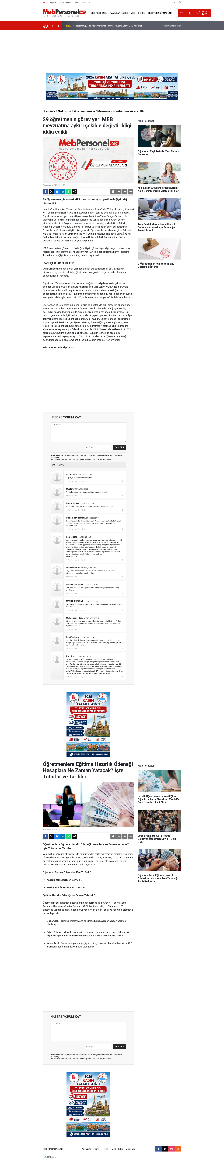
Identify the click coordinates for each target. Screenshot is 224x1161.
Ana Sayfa (50, 111)
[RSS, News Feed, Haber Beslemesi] (178, 1149)
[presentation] (52, 25)
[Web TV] (173, 2)
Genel (141, 13)
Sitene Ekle (86, 3)
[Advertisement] (112, 50)
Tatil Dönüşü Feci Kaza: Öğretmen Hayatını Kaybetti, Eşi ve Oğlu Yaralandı (109, 26)
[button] (118, 191)
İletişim (105, 1149)
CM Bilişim (51, 1157)
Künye (96, 1149)
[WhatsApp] (68, 191)
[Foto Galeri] (179, 2)
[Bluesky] (57, 191)
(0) (78, 481)
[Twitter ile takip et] (165, 1149)
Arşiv (76, 3)
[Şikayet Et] (122, 481)
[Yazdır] (113, 191)
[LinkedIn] (62, 191)
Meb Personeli (64, 111)
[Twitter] (51, 191)
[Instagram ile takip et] (171, 1149)
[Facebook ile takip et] (158, 1149)
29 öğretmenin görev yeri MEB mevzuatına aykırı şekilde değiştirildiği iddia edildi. (109, 111)
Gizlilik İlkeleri (117, 1149)
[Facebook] (45, 191)
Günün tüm (172, 26)
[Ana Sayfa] (44, 3)
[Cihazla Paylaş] (74, 191)
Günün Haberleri (65, 3)
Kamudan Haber (119, 13)
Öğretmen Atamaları (160, 13)
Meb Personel (99, 13)
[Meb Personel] (64, 13)
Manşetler (52, 3)
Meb (133, 13)
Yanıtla (70, 481)
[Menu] (181, 13)
